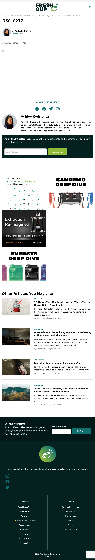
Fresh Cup (47, 7)
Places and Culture (28, 16)
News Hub (38, 329)
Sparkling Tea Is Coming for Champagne (57, 363)
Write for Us (25, 511)
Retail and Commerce (70, 507)
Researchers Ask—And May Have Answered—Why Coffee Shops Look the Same (62, 334)
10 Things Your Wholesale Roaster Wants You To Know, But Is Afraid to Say (62, 303)
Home (4, 16)
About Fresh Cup (25, 507)
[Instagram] (7, 476)
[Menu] (5, 7)
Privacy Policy (48, 556)
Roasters (38, 299)
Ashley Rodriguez (23, 31)
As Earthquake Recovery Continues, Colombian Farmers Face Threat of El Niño (61, 390)
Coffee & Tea (14, 16)
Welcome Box (24, 525)
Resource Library (70, 529)
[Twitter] (7, 487)
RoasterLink (25, 529)
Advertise (25, 516)
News (70, 525)
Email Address (59, 426)
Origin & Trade (70, 516)
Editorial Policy (17, 34)
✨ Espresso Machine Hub (24, 520)
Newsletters (25, 534)
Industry (70, 520)
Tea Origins (39, 359)
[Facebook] (7, 481)
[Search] (90, 7)
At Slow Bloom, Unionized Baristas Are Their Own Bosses (58, 16)
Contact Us (24, 543)
